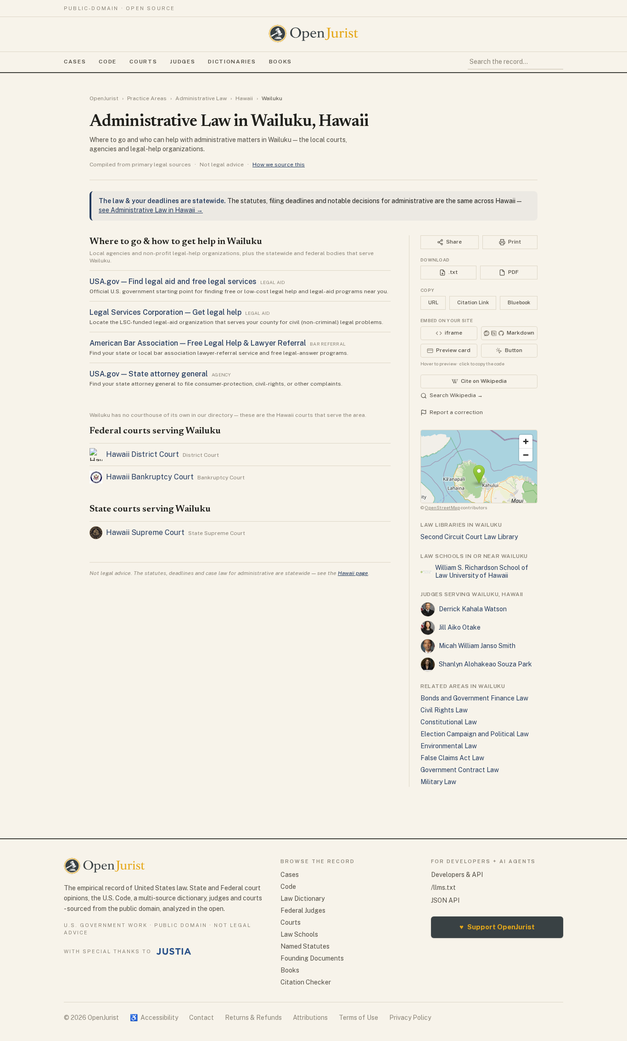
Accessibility (154, 1017)
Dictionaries (232, 61)
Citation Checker (305, 982)
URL (433, 302)
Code (108, 61)
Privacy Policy (410, 1017)
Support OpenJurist (497, 927)
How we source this (278, 164)
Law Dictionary (302, 898)
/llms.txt (443, 887)
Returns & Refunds (253, 1017)
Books (280, 61)
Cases (75, 61)
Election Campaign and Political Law (474, 734)
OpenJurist (104, 98)
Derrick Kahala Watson (473, 609)
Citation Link (473, 302)
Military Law (438, 781)
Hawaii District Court (142, 454)
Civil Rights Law (444, 710)
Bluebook (519, 302)
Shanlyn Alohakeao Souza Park (485, 664)
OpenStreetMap (442, 507)
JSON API (445, 900)
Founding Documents (312, 958)
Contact (201, 1017)
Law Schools (299, 934)
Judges (182, 61)
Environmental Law (448, 746)
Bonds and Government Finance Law (474, 698)
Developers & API (457, 874)
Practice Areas (147, 98)
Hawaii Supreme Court (145, 532)
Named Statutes (305, 946)
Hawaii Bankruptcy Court (150, 476)
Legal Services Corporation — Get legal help (165, 312)
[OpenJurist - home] (313, 33)
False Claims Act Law (452, 758)
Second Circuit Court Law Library (469, 536)
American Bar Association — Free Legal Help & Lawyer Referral (198, 343)
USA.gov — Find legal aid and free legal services (173, 281)
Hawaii (244, 98)
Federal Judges (302, 910)
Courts (143, 61)
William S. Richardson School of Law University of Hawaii (481, 572)
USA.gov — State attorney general (149, 374)
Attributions (310, 1017)
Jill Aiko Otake (460, 627)
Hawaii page (353, 573)
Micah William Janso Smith (477, 645)
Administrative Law (201, 98)
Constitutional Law (448, 722)
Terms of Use (358, 1017)
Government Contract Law (459, 770)
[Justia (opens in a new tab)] (174, 951)
